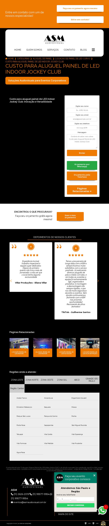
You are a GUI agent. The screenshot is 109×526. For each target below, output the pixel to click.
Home (17, 49)
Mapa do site (66, 514)
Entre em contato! (80, 20)
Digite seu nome (82, 106)
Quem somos (34, 49)
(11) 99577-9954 (41, 494)
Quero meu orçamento (70, 216)
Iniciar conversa (75, 505)
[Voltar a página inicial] (54, 39)
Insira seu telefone (65, 495)
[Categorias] (93, 50)
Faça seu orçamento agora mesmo (80, 8)
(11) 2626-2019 (21, 494)
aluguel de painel (42, 58)
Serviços (53, 49)
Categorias (23, 58)
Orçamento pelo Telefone (82, 176)
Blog (83, 49)
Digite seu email (82, 115)
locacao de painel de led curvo (72, 58)
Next (98, 281)
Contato (69, 49)
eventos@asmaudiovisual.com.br (29, 502)
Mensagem (82, 132)
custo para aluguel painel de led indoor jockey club (34, 62)
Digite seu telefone (82, 124)
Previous (11, 281)
